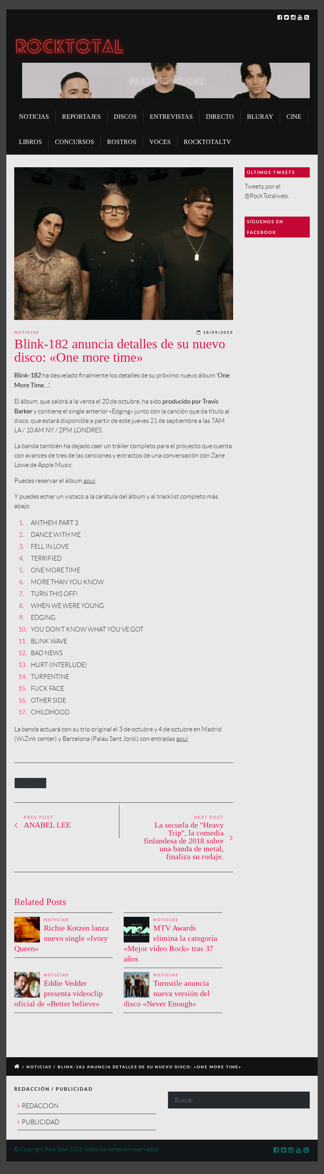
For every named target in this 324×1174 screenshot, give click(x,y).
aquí (89, 480)
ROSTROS (121, 141)
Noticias (26, 332)
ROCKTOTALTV (207, 141)
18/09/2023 (218, 332)
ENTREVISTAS (171, 116)
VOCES (160, 141)
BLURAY (260, 116)
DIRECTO (220, 116)
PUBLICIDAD (40, 1122)
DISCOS (125, 116)
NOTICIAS (34, 116)
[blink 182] (123, 243)
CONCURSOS (74, 141)
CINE (293, 116)
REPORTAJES (81, 116)
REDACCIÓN (40, 1106)
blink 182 (30, 783)
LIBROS (30, 141)
